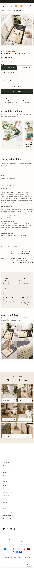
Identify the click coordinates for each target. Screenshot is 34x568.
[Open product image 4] (25, 350)
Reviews (5, 469)
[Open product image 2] (25, 332)
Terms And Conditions (10, 519)
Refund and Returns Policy (11, 522)
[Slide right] (20, 47)
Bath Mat (8, 10)
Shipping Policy (8, 515)
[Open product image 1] (9, 332)
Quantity (4, 77)
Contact (5, 502)
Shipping (6, 489)
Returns (5, 492)
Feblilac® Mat (10, 555)
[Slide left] (13, 47)
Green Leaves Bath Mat (8, 143)
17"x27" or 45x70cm (25, 67)
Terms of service (17, 557)
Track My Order (8, 466)
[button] (3, 6)
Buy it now (17, 91)
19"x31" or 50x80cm (9, 72)
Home (2, 10)
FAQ (4, 472)
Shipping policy (26, 557)
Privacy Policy (7, 512)
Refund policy (28, 555)
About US (6, 459)
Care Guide (6, 495)
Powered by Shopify (18, 555)
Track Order (7, 499)
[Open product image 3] (9, 350)
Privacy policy (8, 557)
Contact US (6, 462)
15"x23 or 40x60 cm (9, 67)
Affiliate (5, 476)
